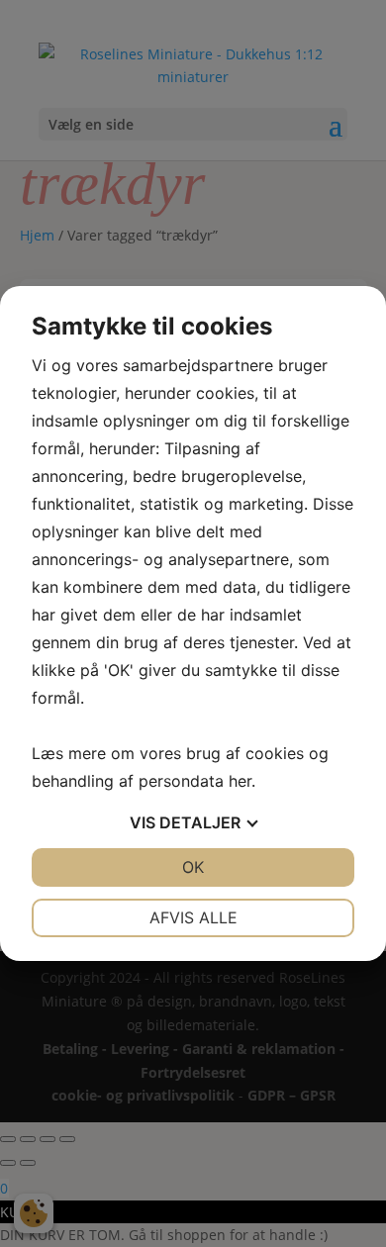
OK (193, 867)
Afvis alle (193, 917)
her (240, 781)
